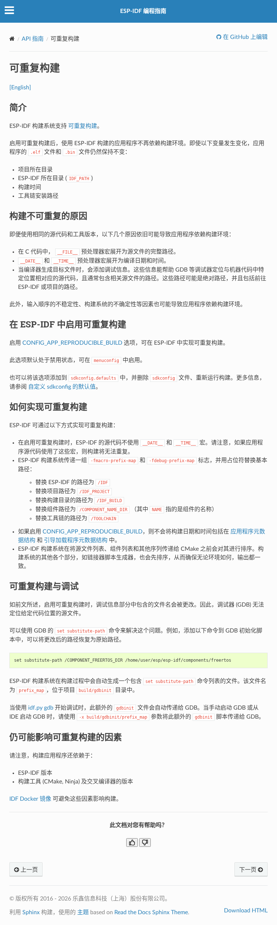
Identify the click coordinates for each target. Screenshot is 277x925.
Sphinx (31, 912)
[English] (20, 87)
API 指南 (33, 39)
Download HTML (246, 910)
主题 (83, 912)
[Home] (12, 39)
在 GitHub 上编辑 (244, 37)
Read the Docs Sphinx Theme (151, 912)
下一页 (248, 870)
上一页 (28, 870)
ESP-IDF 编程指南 (143, 11)
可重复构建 (82, 126)
